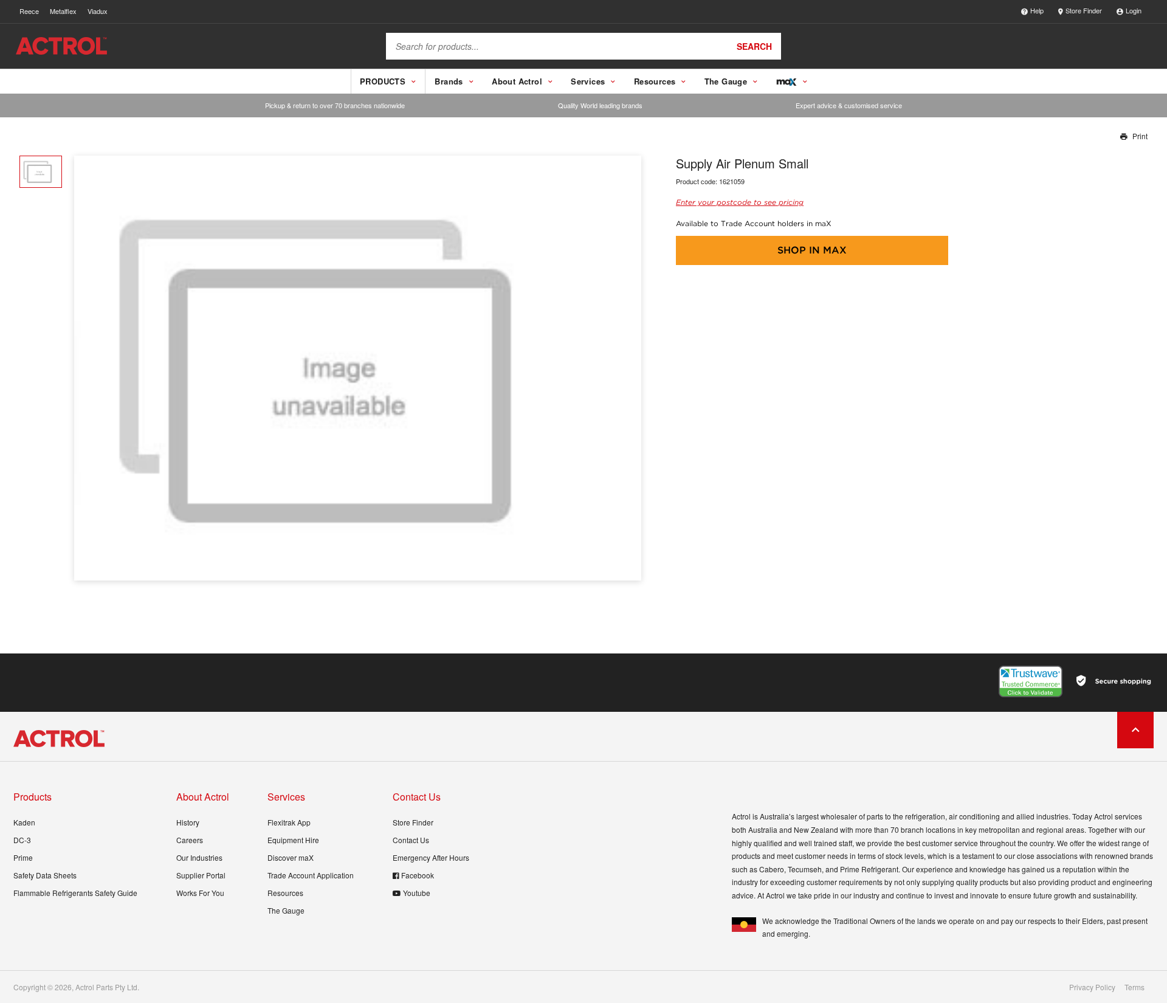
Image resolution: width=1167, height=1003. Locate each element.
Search (754, 46)
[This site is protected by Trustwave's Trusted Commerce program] (1030, 681)
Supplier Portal (200, 875)
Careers (189, 840)
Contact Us (411, 840)
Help (1037, 10)
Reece (29, 11)
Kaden (24, 822)
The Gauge (286, 910)
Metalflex (63, 11)
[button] (627, 368)
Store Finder (1083, 10)
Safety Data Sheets (45, 875)
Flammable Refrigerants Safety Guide (75, 893)
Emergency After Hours (431, 857)
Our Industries (199, 857)
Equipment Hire (293, 840)
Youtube (416, 893)
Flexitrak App (289, 822)
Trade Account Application (310, 875)
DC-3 (22, 840)
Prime (23, 857)
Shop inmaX (812, 250)
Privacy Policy (1092, 987)
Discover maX (290, 857)
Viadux (98, 11)
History (187, 822)
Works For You (200, 893)
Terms (1134, 987)
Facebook (417, 875)
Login (1133, 10)
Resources (285, 893)
